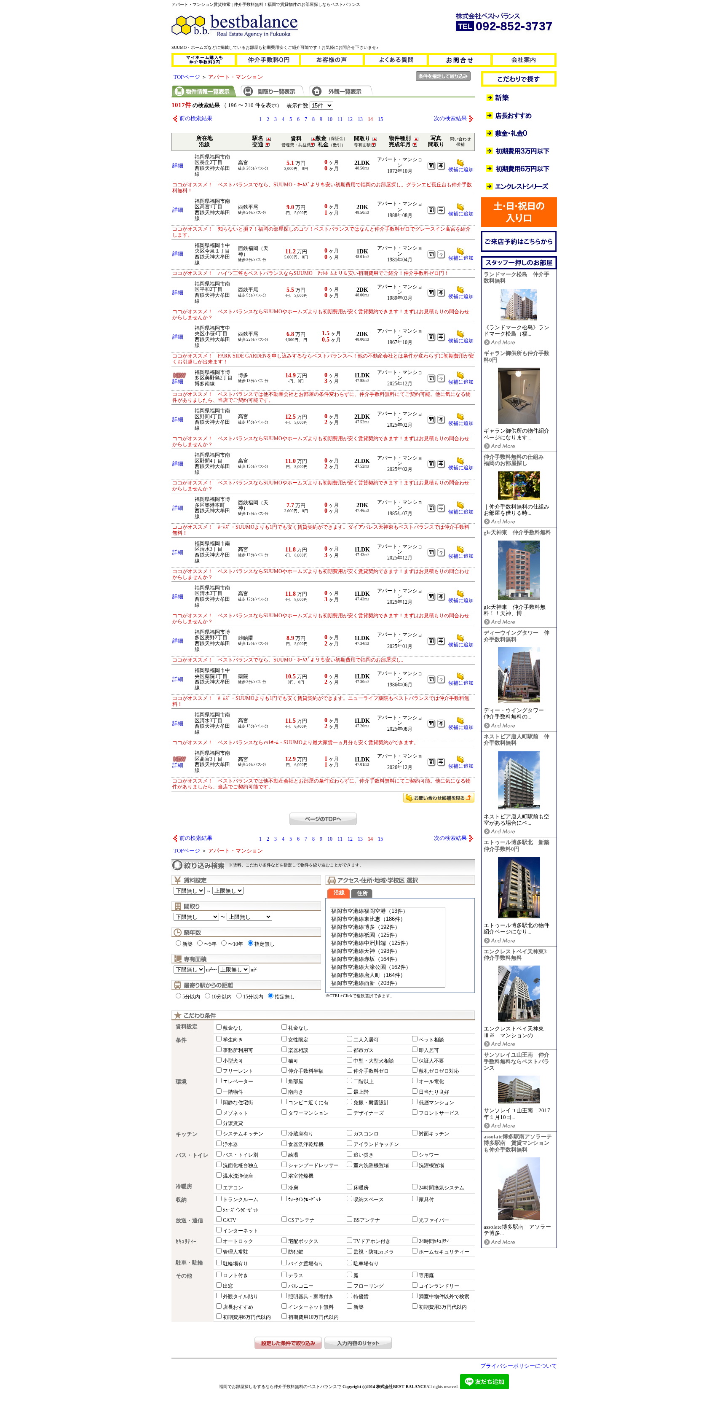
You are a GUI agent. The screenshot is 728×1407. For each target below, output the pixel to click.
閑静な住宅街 (238, 1102)
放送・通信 (189, 1221)
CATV (229, 1220)
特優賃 (361, 1296)
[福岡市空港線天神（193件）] (387, 951)
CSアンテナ (301, 1220)
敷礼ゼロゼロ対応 (439, 1070)
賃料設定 (187, 1027)
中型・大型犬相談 (373, 1060)
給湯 (293, 1154)
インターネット (240, 1230)
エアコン (233, 1187)
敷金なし (233, 1027)
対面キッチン (434, 1133)
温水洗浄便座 (238, 1175)
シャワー (429, 1154)
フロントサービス (439, 1113)
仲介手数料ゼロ (371, 1070)
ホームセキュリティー (444, 1251)
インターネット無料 (311, 1307)
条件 (181, 1040)
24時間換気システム (441, 1187)
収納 (181, 1200)
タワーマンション (308, 1113)
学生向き (233, 1039)
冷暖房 (184, 1186)
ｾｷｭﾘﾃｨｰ (186, 1242)
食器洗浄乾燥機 (306, 1144)
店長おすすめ (238, 1307)
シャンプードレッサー (313, 1165)
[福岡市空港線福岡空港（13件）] (387, 911)
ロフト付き (235, 1275)
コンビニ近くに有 (308, 1102)
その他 (184, 1276)
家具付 (426, 1199)
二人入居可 (366, 1039)
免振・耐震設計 (371, 1102)
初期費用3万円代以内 (443, 1307)
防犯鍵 (295, 1251)
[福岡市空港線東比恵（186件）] (387, 919)
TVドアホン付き (372, 1241)
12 (350, 119)
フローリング (368, 1286)
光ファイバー (434, 1220)
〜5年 (210, 944)
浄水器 (230, 1144)
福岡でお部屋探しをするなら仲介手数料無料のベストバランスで (280, 1386)
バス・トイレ (192, 1155)
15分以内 (253, 996)
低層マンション (436, 1102)
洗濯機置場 (431, 1165)
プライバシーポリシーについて (518, 1366)
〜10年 (235, 944)
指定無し (264, 944)
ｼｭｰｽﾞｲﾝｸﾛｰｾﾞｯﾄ (240, 1210)
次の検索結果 (450, 118)
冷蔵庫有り (300, 1133)
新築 (187, 944)
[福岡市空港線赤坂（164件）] (387, 959)
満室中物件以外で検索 (444, 1296)
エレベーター (238, 1081)
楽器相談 (298, 1050)
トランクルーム (240, 1199)
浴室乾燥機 (300, 1175)
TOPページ (187, 77)
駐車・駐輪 (189, 1263)
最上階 (361, 1092)
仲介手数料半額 (306, 1070)
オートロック (238, 1241)
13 (360, 119)
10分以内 (221, 996)
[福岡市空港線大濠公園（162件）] (387, 967)
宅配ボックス (303, 1241)
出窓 (228, 1286)
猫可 (293, 1060)
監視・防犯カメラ (373, 1251)
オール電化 (431, 1081)
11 (340, 119)
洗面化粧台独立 (240, 1165)
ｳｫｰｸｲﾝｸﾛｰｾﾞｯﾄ (304, 1199)
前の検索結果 (195, 118)
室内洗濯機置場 (371, 1165)
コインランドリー (439, 1286)
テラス (295, 1275)
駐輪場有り (235, 1263)
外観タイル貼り (240, 1296)
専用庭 (426, 1275)
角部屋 (295, 1081)
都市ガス (363, 1050)
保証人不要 (431, 1060)
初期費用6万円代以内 (247, 1317)
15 (380, 119)
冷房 (293, 1187)
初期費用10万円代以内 (313, 1317)
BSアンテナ (366, 1220)
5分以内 (191, 996)
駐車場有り (366, 1263)
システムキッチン (243, 1133)
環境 (181, 1082)
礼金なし (298, 1027)
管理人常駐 (235, 1251)
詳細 (177, 166)
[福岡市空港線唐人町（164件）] (387, 975)
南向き (295, 1092)
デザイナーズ (368, 1113)
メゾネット (235, 1113)
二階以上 (363, 1081)
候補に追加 (461, 169)
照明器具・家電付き (311, 1296)
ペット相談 (431, 1039)
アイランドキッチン (376, 1144)
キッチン (187, 1134)
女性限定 (298, 1039)
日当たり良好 (434, 1092)
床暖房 (361, 1187)
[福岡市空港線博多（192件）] (387, 927)
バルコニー (300, 1286)
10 (329, 119)
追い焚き (363, 1154)
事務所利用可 (238, 1050)
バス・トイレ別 (240, 1154)
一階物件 (233, 1092)
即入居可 (429, 1050)
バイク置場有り (306, 1263)
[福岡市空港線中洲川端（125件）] (387, 943)
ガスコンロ (366, 1133)
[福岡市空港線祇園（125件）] (387, 935)
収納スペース (368, 1199)
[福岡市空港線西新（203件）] (387, 983)
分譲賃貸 (233, 1123)
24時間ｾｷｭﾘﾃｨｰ (435, 1241)
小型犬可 (233, 1060)
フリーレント (238, 1070)
